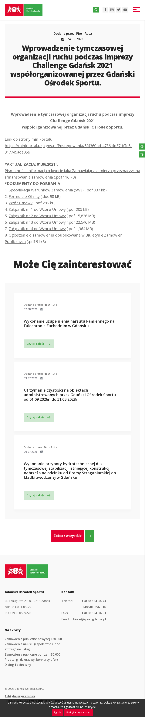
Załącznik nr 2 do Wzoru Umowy (37, 215)
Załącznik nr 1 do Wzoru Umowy (37, 209)
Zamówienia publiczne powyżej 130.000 (33, 639)
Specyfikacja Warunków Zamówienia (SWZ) (46, 190)
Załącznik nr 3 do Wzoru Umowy (37, 222)
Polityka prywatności (20, 696)
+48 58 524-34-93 (94, 613)
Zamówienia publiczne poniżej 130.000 (32, 654)
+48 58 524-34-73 (94, 601)
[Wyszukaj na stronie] (96, 10)
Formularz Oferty (24, 196)
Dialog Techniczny (18, 665)
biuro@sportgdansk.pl (89, 619)
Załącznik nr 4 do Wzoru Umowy (37, 228)
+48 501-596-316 (94, 607)
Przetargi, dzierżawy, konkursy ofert (32, 659)
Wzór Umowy (20, 202)
